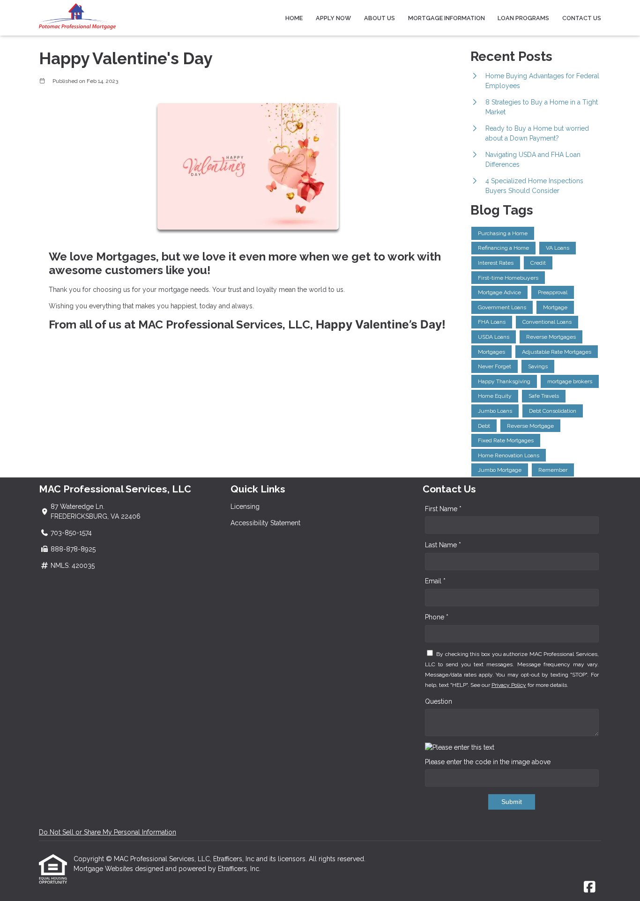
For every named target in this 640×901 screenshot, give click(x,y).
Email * (435, 581)
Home (294, 18)
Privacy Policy (508, 685)
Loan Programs (523, 18)
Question (438, 701)
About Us (379, 18)
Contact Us (581, 18)
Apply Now (333, 18)
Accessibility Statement (265, 523)
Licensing (245, 506)
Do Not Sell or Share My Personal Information (107, 832)
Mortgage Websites (104, 868)
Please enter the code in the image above (488, 762)
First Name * (443, 509)
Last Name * (443, 545)
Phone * (436, 617)
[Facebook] (589, 887)
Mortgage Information (446, 18)
